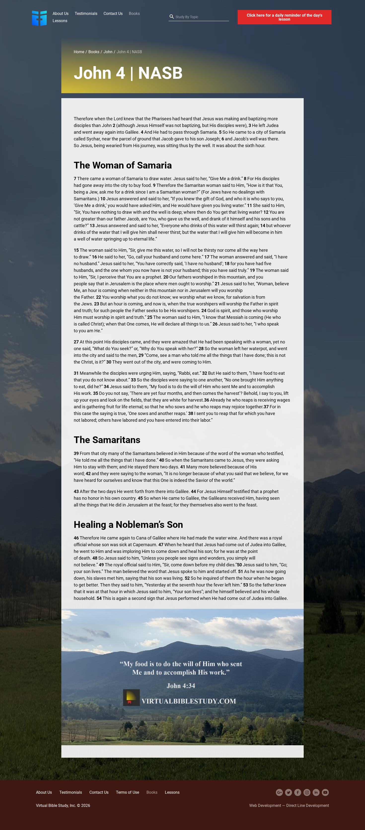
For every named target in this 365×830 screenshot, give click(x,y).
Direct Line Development (307, 805)
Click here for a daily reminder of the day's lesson (284, 17)
